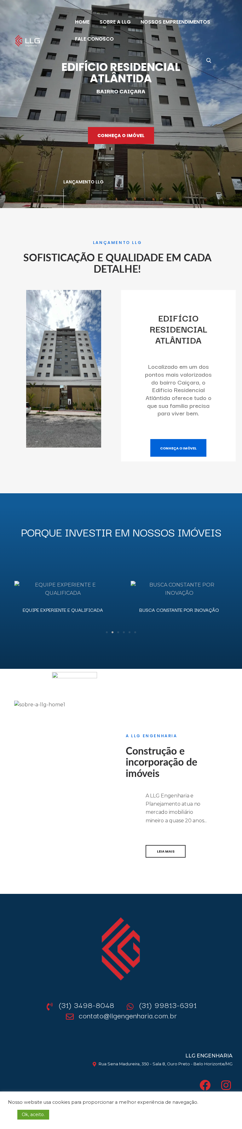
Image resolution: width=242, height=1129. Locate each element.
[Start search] (208, 60)
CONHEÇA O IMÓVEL (121, 135)
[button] (9, 589)
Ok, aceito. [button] (33, 1114)
